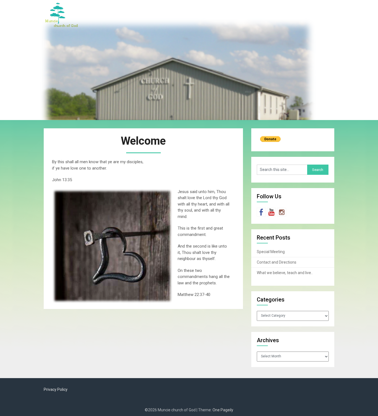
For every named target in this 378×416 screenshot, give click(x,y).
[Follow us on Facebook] (261, 212)
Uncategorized (316, 9)
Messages (283, 9)
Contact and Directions (276, 262)
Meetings (255, 9)
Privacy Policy (56, 389)
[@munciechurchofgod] (281, 212)
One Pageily (223, 410)
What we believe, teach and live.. (285, 273)
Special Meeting (271, 251)
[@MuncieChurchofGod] (271, 212)
